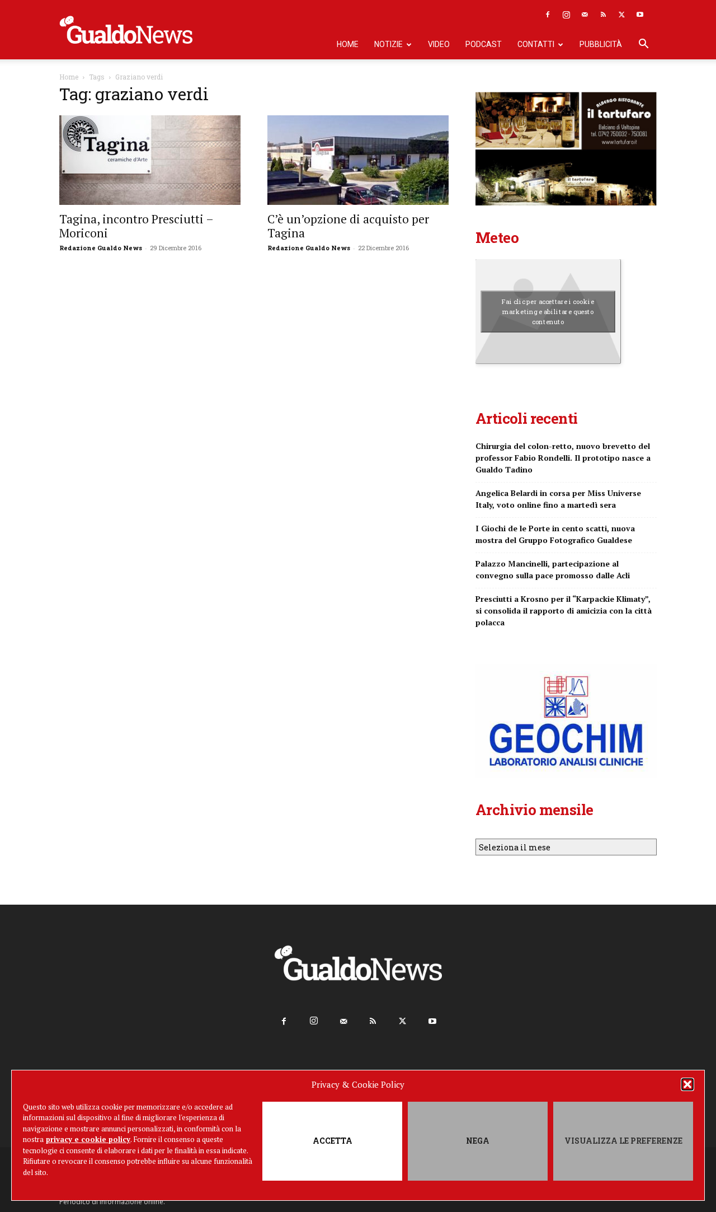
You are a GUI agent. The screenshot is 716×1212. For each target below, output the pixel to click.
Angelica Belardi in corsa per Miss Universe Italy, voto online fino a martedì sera (558, 499)
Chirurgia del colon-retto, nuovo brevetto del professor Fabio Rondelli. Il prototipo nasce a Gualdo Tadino (563, 458)
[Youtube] (640, 14)
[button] (687, 1084)
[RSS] (603, 14)
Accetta (332, 1140)
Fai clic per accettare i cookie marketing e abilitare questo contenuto (548, 311)
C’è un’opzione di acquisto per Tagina (348, 226)
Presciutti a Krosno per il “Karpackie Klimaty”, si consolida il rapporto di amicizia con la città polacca (563, 610)
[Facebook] (547, 14)
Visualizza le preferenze (623, 1140)
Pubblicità (601, 44)
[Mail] (584, 14)
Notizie (388, 44)
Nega (477, 1140)
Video (439, 44)
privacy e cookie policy (88, 1139)
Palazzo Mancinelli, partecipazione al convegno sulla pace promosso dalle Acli (552, 569)
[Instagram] (566, 14)
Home (348, 44)
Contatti (535, 44)
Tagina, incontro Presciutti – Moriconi (136, 226)
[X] (621, 14)
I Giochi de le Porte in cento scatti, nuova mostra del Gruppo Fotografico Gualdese (555, 534)
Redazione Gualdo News (100, 248)
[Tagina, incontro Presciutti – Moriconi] (150, 160)
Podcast (483, 44)
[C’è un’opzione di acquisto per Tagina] (358, 160)
